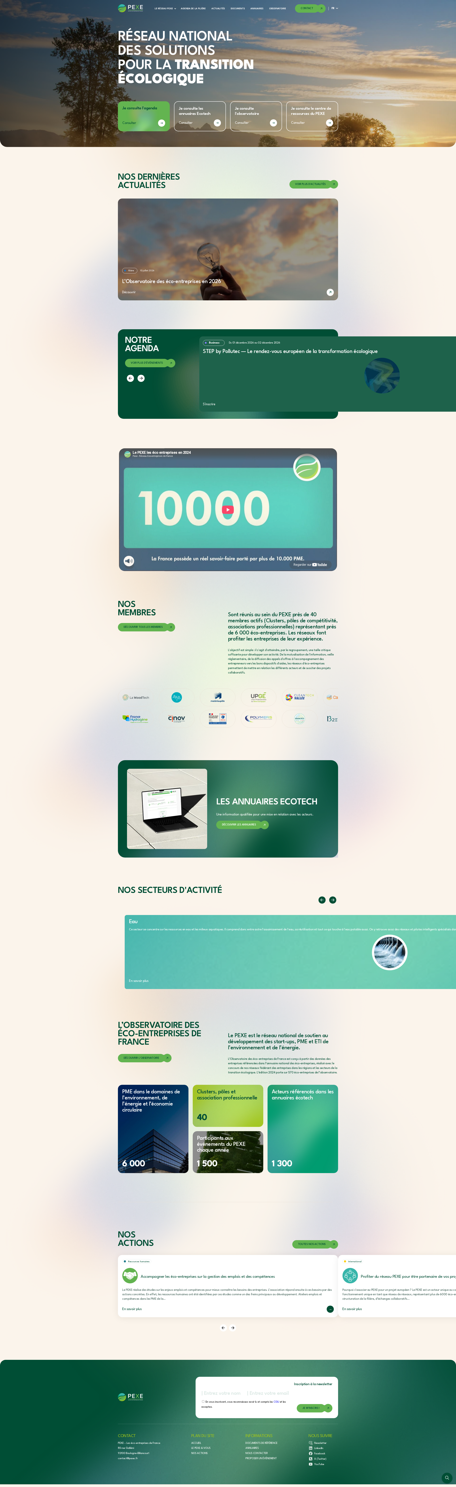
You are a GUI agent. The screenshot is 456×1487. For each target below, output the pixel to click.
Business (214, 343)
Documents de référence (261, 1443)
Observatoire (277, 8)
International (354, 1261)
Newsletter (320, 1443)
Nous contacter (256, 1453)
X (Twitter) (320, 1459)
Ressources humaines (139, 1261)
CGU (276, 1402)
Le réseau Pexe (164, 8)
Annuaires (256, 8)
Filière (131, 271)
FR (333, 8)
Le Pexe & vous (201, 1448)
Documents (238, 8)
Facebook (319, 1453)
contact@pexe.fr (128, 1458)
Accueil (196, 1443)
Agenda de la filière (193, 8)
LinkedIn (318, 1448)
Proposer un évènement (261, 1458)
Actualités (218, 8)
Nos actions (199, 1453)
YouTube (319, 1464)
